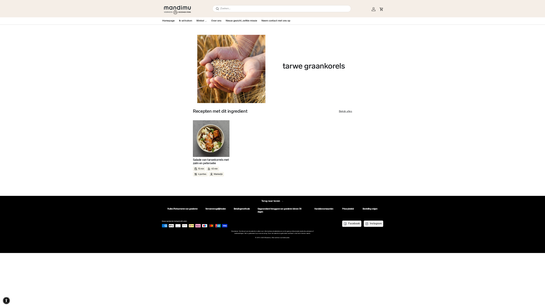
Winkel (200, 21)
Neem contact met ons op (275, 21)
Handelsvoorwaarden (323, 209)
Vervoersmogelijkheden (215, 209)
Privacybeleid (348, 209)
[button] (6, 300)
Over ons (216, 21)
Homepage (168, 21)
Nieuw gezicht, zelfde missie (241, 21)
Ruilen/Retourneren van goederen (182, 209)
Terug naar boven (271, 201)
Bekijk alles (345, 111)
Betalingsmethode (242, 209)
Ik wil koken (185, 21)
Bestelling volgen (370, 209)
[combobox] (282, 8)
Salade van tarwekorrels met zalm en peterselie (211, 161)
